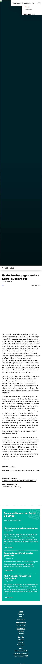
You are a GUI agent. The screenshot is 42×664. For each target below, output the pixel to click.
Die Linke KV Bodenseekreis (22, 3)
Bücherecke (21, 628)
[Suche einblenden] (34, 3)
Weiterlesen (9, 548)
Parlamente (28, 9)
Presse (27, 7)
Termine (21, 631)
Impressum (21, 645)
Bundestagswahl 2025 (21, 653)
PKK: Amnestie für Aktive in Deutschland (17, 577)
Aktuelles (21, 614)
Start (6, 267)
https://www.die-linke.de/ (12, 520)
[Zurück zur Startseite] (2, 267)
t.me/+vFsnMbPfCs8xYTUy (11, 487)
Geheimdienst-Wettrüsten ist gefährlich (18, 554)
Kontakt (21, 637)
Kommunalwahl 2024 (21, 656)
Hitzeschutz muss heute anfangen (21, 528)
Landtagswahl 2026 (21, 651)
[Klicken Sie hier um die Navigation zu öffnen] (39, 3)
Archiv (21, 648)
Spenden (21, 642)
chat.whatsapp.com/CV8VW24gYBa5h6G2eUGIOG (19, 480)
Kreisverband (29, 14)
